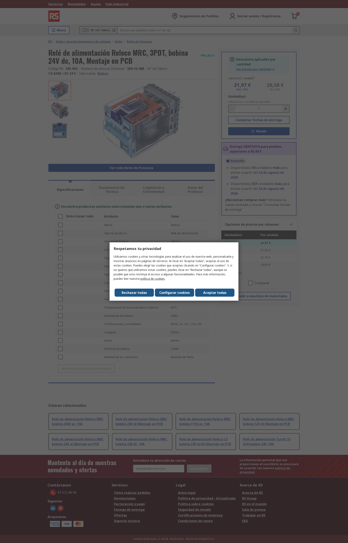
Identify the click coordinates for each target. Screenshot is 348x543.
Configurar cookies (174, 292)
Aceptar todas (214, 292)
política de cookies (152, 279)
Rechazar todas (134, 292)
